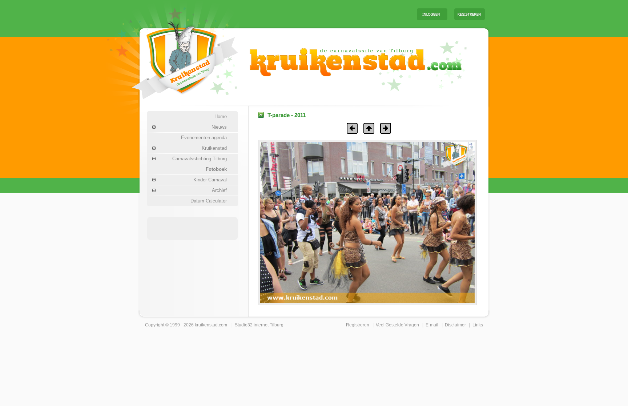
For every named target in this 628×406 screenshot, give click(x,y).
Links (477, 324)
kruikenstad (206, 324)
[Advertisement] (321, 14)
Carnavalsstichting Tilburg (199, 158)
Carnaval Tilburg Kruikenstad (172, 57)
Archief (219, 190)
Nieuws (219, 127)
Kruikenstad (214, 148)
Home (220, 116)
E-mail (432, 324)
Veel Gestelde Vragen (397, 324)
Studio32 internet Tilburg (259, 324)
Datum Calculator (208, 201)
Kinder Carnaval (210, 179)
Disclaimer (455, 324)
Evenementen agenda (204, 137)
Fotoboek (216, 169)
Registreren (357, 324)
